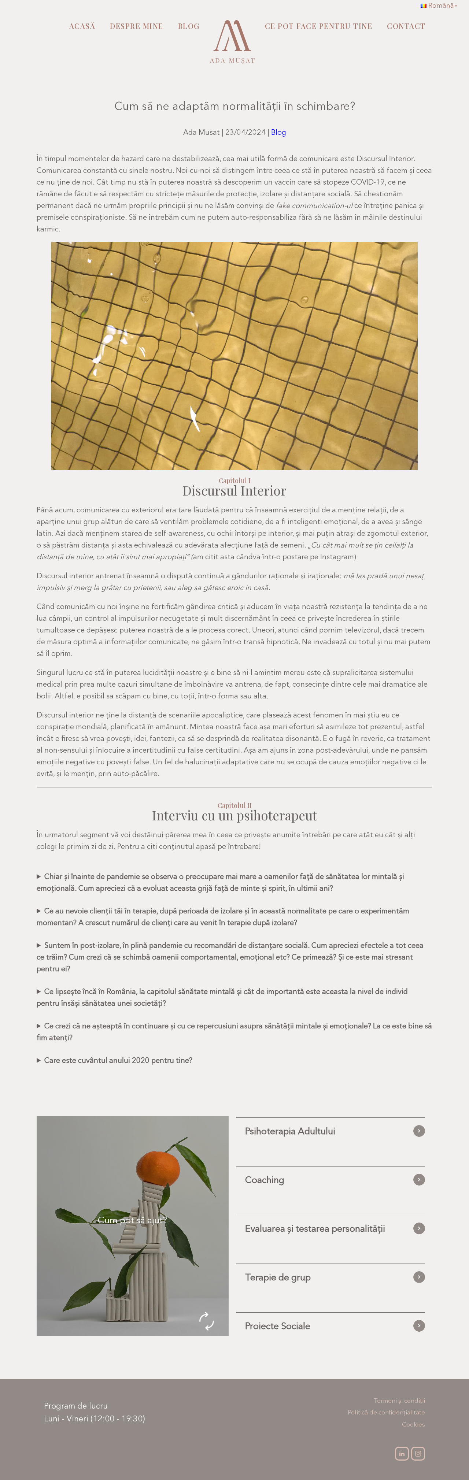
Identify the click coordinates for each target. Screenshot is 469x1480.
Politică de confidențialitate (386, 1412)
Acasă (82, 26)
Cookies (413, 1424)
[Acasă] (232, 45)
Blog (189, 26)
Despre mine (136, 26)
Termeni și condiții (399, 1400)
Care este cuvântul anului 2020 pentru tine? (118, 1060)
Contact (406, 26)
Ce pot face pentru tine (319, 26)
